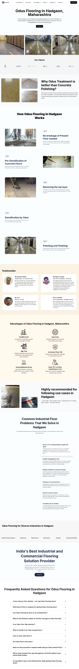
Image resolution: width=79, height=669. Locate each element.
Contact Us (73, 2)
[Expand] (65, 601)
